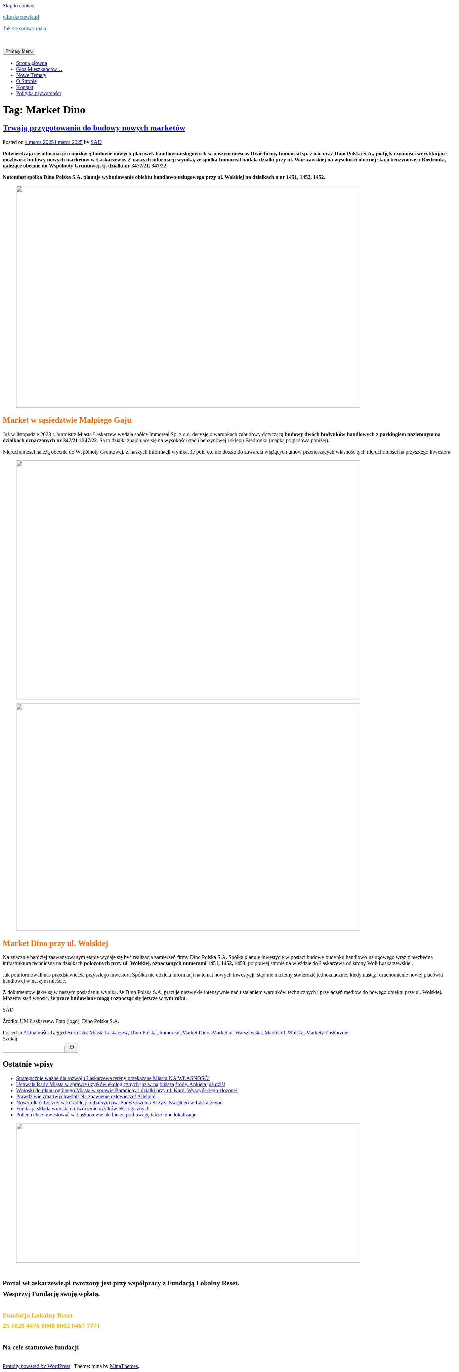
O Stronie (26, 81)
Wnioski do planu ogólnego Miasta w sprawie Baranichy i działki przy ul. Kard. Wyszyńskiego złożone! (127, 1090)
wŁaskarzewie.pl (21, 17)
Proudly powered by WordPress (36, 1366)
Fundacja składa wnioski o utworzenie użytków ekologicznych (83, 1108)
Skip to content (19, 5)
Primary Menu (19, 51)
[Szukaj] (71, 1047)
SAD (96, 142)
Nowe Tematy (31, 75)
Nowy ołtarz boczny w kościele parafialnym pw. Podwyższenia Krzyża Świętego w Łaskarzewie (119, 1102)
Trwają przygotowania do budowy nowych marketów (94, 127)
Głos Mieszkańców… (39, 69)
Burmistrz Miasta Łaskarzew (97, 1032)
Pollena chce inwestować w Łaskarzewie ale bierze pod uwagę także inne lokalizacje (106, 1114)
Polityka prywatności (38, 93)
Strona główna (31, 63)
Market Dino (195, 1032)
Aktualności (36, 1032)
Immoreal (169, 1032)
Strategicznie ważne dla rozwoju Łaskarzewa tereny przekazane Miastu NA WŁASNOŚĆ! (113, 1078)
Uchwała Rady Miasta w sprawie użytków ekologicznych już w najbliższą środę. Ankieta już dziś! (120, 1084)
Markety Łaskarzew (327, 1032)
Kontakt (24, 87)
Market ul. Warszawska (237, 1032)
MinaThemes (124, 1366)
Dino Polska (143, 1032)
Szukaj (10, 1038)
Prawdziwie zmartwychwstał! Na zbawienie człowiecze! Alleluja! (86, 1096)
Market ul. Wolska (283, 1032)
